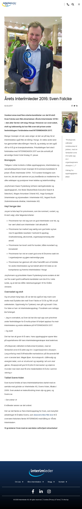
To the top (65, 499)
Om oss (18, 482)
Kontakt (61, 482)
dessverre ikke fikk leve (43, 415)
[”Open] (79, 4)
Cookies (46, 499)
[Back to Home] (9, 4)
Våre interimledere (34, 482)
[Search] (73, 4)
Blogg (50, 482)
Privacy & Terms (55, 499)
